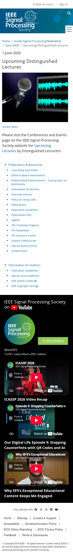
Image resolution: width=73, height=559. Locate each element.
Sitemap (22, 518)
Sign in (63, 4)
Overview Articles (21, 194)
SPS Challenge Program (25, 225)
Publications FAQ (21, 215)
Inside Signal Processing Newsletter (37, 41)
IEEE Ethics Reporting (18, 529)
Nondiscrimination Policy (41, 524)
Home (6, 41)
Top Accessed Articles (24, 245)
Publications (18, 204)
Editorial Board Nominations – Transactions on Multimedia (39, 182)
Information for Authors (25, 189)
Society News (10, 126)
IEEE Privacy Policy (50, 529)
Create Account (43, 4)
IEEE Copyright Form (23, 286)
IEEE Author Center (22, 281)
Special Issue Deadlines (25, 275)
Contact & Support (44, 518)
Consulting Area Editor (24, 170)
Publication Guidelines (24, 209)
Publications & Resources (26, 165)
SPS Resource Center (23, 235)
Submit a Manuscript (23, 240)
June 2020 (12, 45)
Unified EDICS (19, 251)
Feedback (10, 535)
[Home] (22, 13)
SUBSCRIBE (51, 340)
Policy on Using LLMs (23, 199)
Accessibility (11, 524)
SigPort (15, 220)
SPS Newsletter (20, 230)
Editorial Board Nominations (28, 175)
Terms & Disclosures (35, 535)
